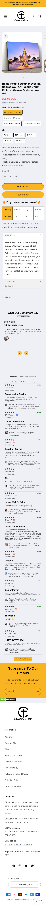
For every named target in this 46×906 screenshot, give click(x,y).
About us (9, 737)
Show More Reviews (23, 659)
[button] (6, 16)
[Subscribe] (38, 691)
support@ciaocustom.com (18, 844)
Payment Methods (14, 762)
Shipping (5, 102)
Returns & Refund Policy (16, 774)
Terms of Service (13, 786)
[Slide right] (28, 77)
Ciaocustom (18, 899)
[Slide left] (17, 77)
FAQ (7, 749)
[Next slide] (26, 353)
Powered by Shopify (31, 899)
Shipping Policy (12, 780)
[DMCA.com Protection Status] (8, 701)
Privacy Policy (11, 768)
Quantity (6, 171)
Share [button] (8, 297)
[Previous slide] (20, 353)
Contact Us (10, 743)
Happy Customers (13, 755)
